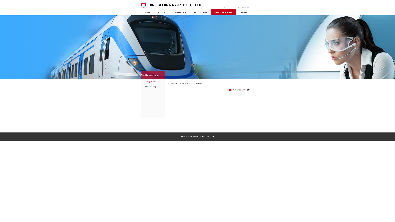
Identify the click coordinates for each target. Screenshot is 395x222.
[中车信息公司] (171, 5)
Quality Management (183, 83)
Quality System (198, 83)
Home (172, 83)
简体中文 (243, 7)
